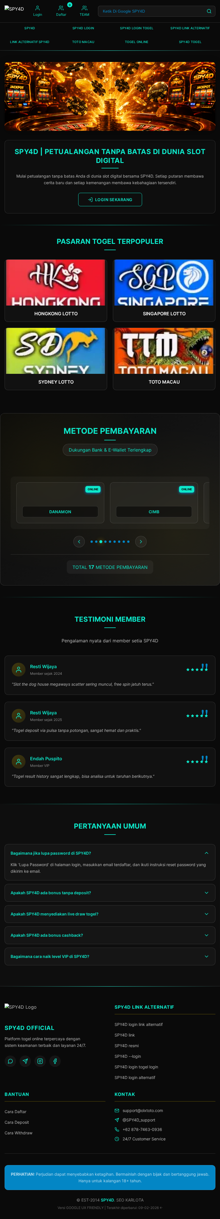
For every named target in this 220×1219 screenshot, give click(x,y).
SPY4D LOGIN (83, 28)
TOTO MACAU (83, 42)
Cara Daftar (15, 1111)
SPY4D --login (128, 1056)
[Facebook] (55, 1061)
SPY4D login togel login (136, 1066)
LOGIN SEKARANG (114, 199)
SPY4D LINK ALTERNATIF (190, 28)
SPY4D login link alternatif (139, 1024)
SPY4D (29, 28)
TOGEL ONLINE (137, 42)
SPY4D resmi (127, 1045)
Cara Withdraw (18, 1132)
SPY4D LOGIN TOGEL (136, 28)
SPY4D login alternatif (135, 1077)
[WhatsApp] (10, 1061)
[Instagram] (40, 1061)
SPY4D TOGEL (190, 42)
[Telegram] (25, 1061)
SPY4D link (125, 1035)
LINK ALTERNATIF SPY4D (29, 42)
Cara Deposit (17, 1122)
